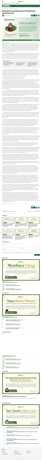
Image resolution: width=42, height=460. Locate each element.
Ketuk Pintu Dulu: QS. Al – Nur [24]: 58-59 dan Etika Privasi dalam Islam (19, 435)
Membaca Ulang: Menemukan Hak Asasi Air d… (10, 282)
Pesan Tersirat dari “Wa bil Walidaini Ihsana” (33, 211)
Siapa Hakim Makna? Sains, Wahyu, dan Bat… (10, 317)
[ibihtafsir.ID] (21, 1)
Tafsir (8, 281)
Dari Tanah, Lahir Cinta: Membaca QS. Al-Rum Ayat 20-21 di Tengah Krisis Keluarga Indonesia (23, 427)
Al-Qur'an (4, 203)
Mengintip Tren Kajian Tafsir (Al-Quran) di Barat (9, 211)
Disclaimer (4, 452)
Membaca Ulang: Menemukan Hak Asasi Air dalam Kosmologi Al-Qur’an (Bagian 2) (8, 63)
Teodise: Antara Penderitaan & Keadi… (13, 367)
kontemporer (9, 203)
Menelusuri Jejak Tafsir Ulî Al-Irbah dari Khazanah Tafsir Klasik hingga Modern (18, 5)
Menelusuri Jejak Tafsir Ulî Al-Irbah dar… (13, 285)
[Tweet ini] (34, 15)
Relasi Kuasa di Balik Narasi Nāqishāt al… (13, 328)
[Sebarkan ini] (32, 15)
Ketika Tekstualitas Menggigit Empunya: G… (13, 320)
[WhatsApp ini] (39, 15)
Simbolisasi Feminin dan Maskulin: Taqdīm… (13, 324)
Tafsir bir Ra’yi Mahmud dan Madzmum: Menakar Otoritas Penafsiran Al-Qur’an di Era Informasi (33, 226)
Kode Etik (16, 451)
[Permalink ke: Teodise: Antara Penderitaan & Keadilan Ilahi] (34, 232)
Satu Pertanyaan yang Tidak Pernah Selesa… (14, 363)
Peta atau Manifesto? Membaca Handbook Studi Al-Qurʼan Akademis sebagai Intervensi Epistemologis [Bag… (22, 440)
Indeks (3, 451)
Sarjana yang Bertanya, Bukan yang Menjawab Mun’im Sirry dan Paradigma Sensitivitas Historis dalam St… (22, 432)
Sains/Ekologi (4, 281)
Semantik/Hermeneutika (5, 316)
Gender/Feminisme (8, 327)
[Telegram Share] (36, 15)
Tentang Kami (16, 452)
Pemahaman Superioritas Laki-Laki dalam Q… (14, 396)
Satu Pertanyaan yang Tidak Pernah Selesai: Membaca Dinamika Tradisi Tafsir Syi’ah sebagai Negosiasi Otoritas (21, 238)
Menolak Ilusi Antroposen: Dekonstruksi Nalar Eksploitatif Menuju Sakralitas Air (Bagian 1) (7, 237)
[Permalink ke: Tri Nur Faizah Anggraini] (3, 15)
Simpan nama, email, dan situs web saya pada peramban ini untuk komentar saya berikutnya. (17, 252)
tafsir (13, 203)
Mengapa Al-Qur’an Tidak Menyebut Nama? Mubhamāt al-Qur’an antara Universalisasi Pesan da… (23, 444)
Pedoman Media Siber (17, 454)
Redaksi (28, 451)
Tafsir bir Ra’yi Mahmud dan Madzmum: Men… (14, 289)
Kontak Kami (29, 452)
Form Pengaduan (5, 454)
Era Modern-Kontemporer (9, 284)
